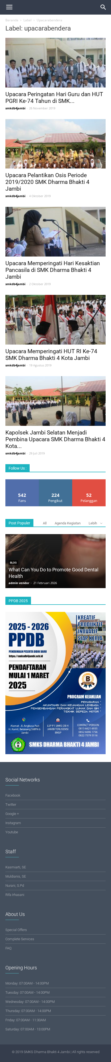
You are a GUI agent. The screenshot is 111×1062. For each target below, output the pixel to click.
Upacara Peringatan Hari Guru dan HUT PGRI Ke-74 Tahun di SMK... (54, 97)
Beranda (11, 20)
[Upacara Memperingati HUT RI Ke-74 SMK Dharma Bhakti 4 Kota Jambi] (55, 320)
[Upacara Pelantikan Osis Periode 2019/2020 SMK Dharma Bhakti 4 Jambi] (55, 144)
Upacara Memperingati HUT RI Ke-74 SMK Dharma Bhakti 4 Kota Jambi (51, 354)
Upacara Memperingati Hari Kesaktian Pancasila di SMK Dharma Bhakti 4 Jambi (52, 270)
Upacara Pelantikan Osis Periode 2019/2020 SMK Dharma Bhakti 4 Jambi (47, 182)
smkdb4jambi (15, 108)
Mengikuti (55, 481)
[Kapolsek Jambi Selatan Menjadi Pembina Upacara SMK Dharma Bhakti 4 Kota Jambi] (55, 401)
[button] (103, 7)
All (45, 523)
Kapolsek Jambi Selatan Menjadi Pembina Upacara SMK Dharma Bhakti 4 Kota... (55, 439)
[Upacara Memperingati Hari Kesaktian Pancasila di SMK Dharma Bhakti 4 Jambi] (55, 232)
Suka (22, 481)
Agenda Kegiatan (68, 523)
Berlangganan (89, 481)
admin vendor (19, 583)
